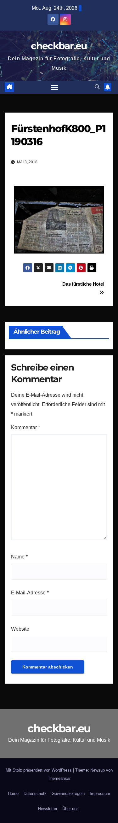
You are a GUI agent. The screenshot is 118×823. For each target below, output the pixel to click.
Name (19, 556)
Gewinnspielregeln (68, 793)
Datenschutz (35, 793)
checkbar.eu (59, 46)
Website (20, 629)
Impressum (100, 793)
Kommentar (25, 427)
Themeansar (59, 778)
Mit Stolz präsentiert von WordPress (39, 770)
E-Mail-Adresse (30, 592)
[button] (97, 87)
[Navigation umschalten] (54, 87)
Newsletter (47, 808)
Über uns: (71, 808)
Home (13, 793)
